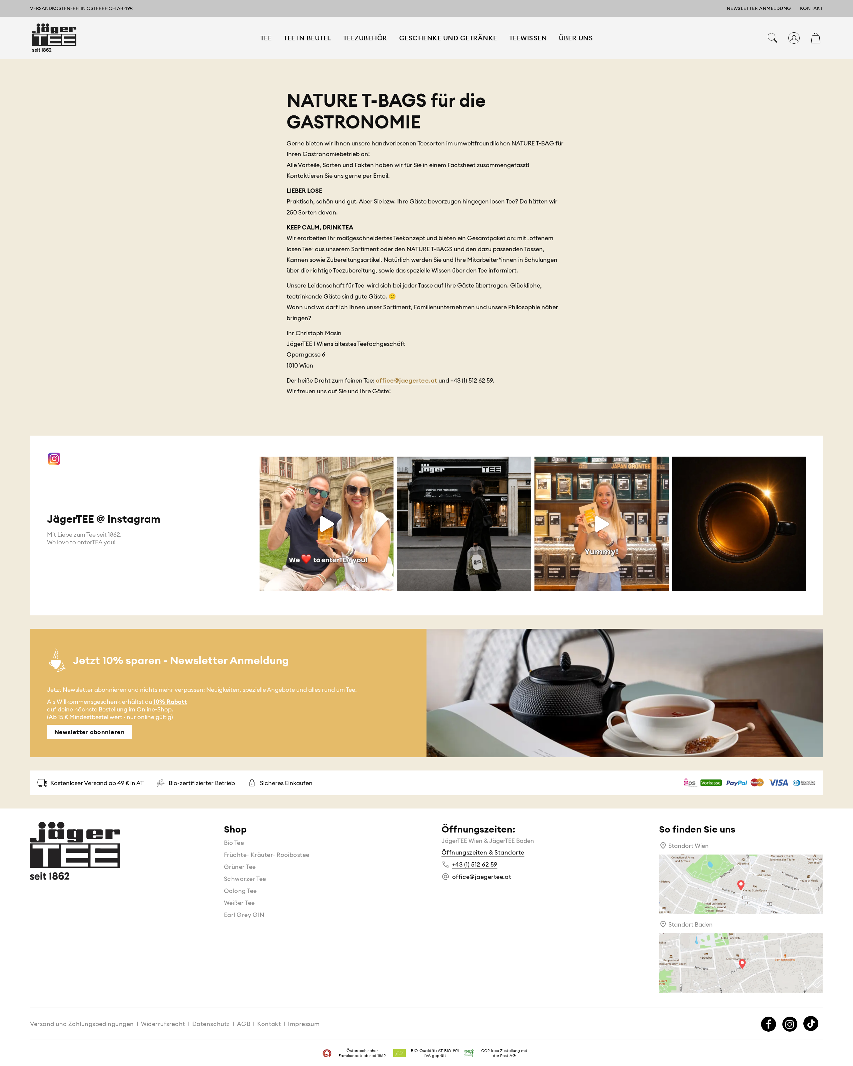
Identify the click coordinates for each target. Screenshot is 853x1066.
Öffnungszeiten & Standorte (482, 852)
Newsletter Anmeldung (759, 8)
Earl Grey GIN (244, 915)
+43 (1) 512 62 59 (474, 864)
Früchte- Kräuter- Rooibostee (267, 855)
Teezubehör (365, 38)
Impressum (304, 1024)
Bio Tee (234, 843)
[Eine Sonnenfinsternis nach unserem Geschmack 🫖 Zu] (739, 524)
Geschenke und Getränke (448, 38)
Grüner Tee (240, 867)
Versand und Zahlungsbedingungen (82, 1024)
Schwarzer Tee (245, 879)
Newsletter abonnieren (89, 732)
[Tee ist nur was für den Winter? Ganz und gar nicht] (327, 524)
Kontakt (811, 8)
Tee (266, 38)
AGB (243, 1024)
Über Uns (576, 38)
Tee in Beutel (307, 38)
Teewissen (528, 38)
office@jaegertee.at (406, 380)
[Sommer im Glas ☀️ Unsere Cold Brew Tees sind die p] (601, 524)
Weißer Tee (239, 903)
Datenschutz (211, 1024)
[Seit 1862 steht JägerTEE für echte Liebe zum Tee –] (464, 524)
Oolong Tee (240, 891)
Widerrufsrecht (163, 1024)
